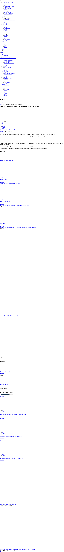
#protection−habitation (17, 205)
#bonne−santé (2, 129)
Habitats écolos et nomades (8, 26)
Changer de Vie (4, 24)
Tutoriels (3, 32)
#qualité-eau (2, 396)
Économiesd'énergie (5, 47)
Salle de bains (4, 101)
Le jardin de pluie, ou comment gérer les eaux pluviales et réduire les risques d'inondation (13, 414)
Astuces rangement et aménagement (9, 20)
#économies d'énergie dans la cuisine (25, 227)
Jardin (5, 46)
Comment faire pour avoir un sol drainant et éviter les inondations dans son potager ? (12, 180)
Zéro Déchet (6, 27)
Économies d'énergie (7, 61)
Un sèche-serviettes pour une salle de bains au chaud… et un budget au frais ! (11, 458)
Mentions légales (15, 549)
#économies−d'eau (15, 183)
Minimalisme (6, 29)
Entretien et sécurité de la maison (9, 6)
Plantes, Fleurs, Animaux (8, 74)
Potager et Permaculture (7, 8)
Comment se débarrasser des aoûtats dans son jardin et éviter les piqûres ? (11, 436)
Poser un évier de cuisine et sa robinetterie (6, 160)
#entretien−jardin (2, 183)
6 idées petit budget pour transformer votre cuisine (7, 371)
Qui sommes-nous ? (5, 55)
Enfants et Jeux (6, 86)
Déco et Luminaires (7, 39)
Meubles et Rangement (7, 37)
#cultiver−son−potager (9, 183)
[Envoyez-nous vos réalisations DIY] (3, 382)
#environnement (33, 227)
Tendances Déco (6, 19)
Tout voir (5, 9)
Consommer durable (7, 7)
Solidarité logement (7, 28)
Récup (5, 38)
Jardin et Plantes (6, 35)
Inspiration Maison (5, 16)
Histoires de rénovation (7, 12)
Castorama (3, 49)
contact (19, 549)
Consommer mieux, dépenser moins (7, 2)
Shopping (5, 21)
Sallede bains (5, 45)
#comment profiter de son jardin (9, 205)
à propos (1, 549)
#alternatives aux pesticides (25, 205)
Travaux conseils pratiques (8, 14)
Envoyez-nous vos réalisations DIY (5, 384)
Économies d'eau (6, 5)
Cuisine (5, 43)
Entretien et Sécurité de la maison (5, 201)
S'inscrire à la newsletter (5, 54)
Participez (8, 549)
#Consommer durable (12, 129)
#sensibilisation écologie (4, 227)
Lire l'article (2, 182)
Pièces (3, 41)
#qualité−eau (7, 129)
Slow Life (5, 30)
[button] (9, 57)
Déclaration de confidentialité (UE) (31, 549)
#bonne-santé (2, 418)
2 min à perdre (5, 549)
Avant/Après (4, 66)
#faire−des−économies (11, 227)
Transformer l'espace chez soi (8, 13)
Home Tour (6, 22)
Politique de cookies (23, 549)
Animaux (5, 36)
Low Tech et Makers (7, 31)
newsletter (11, 549)
